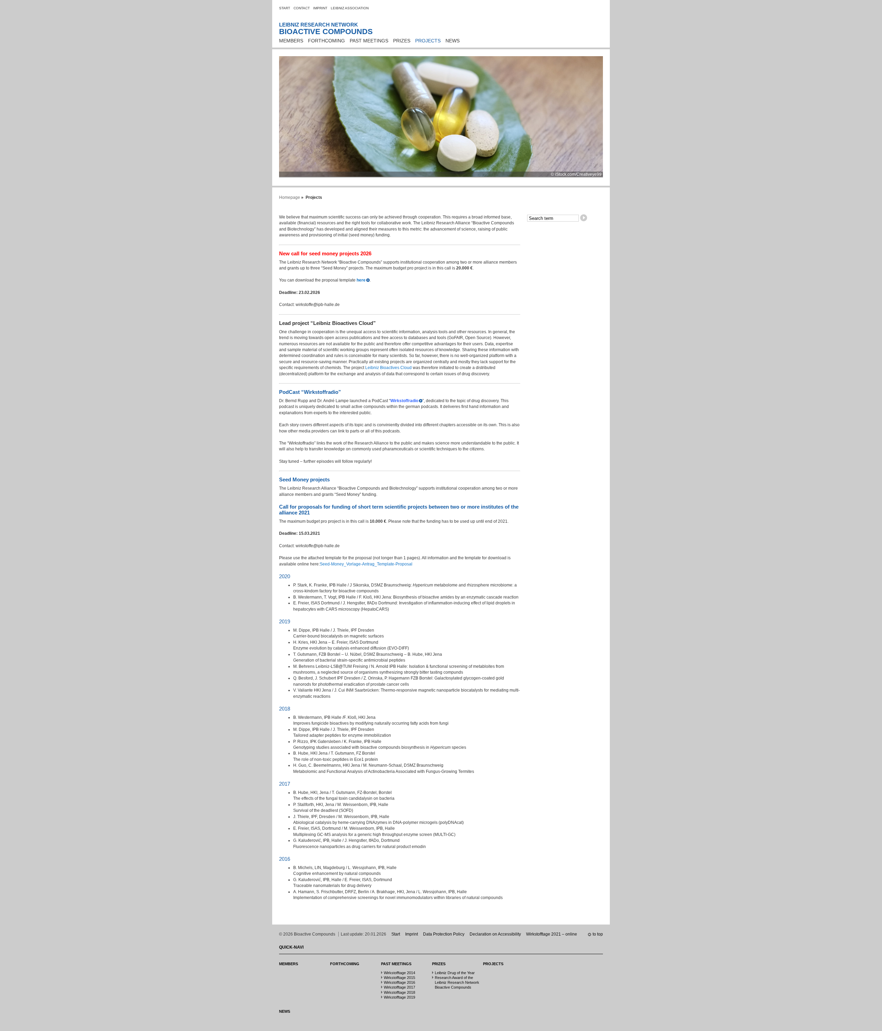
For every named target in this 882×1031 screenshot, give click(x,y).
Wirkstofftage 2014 (399, 973)
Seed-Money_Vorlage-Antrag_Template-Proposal (366, 564)
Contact (302, 8)
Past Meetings (369, 40)
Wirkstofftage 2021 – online (551, 934)
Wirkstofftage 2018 (399, 992)
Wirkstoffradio (404, 400)
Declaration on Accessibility (495, 934)
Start (284, 8)
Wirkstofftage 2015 (399, 978)
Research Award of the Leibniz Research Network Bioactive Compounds (457, 982)
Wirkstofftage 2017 (399, 987)
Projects (428, 40)
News (452, 40)
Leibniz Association (350, 8)
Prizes (401, 40)
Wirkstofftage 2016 (399, 982)
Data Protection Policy (443, 934)
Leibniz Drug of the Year (455, 973)
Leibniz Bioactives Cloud (388, 367)
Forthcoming (326, 40)
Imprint (320, 8)
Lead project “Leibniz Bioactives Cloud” (327, 323)
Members (291, 40)
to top (598, 934)
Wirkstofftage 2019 (399, 997)
